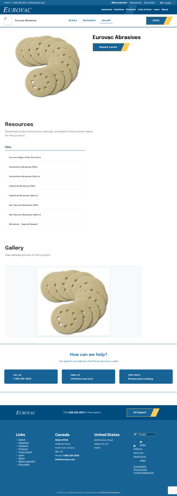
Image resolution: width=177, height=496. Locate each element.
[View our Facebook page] (143, 452)
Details (73, 21)
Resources (89, 21)
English (142, 434)
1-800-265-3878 (19, 2)
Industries (106, 10)
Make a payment (119, 2)
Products (131, 10)
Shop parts (24, 465)
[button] (141, 412)
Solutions (119, 10)
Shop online (149, 2)
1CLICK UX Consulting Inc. (110, 493)
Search (172, 9)
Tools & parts (25, 452)
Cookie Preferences (144, 473)
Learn (157, 10)
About (165, 10)
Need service (135, 2)
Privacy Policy (140, 470)
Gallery (106, 21)
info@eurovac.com (36, 2)
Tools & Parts (145, 10)
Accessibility (140, 467)
